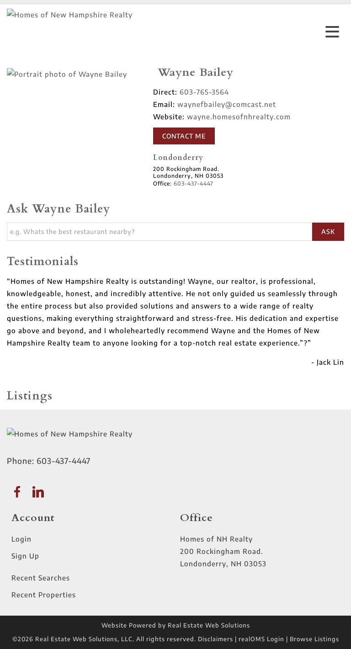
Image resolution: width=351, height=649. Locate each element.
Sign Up (25, 556)
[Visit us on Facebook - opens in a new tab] (17, 492)
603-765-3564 (204, 92)
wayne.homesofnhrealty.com (239, 116)
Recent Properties (43, 594)
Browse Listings (314, 639)
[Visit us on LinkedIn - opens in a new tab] (38, 492)
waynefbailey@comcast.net (226, 104)
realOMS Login (261, 639)
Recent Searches (40, 578)
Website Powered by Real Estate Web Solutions (175, 625)
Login (21, 539)
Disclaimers (215, 639)
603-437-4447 (63, 461)
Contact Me (184, 136)
